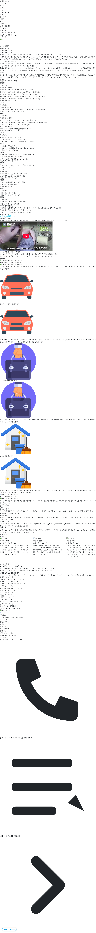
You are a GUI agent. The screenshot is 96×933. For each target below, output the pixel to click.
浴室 (1, 10)
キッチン (3, 6)
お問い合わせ (4, 629)
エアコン (3, 3)
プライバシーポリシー (7, 33)
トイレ (2, 8)
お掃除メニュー (5, 1)
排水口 (2, 15)
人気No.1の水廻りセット (8, 216)
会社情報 (3, 30)
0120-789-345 (5, 617)
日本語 (5, 929)
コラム (2, 624)
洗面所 (2, 19)
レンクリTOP (4, 46)
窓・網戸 (3, 17)
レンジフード (4, 12)
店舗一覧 (3, 24)
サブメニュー (4, 28)
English (12, 929)
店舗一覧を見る (5, 26)
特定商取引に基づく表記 (8, 35)
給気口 (2, 21)
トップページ (4, 620)
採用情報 (3, 37)
